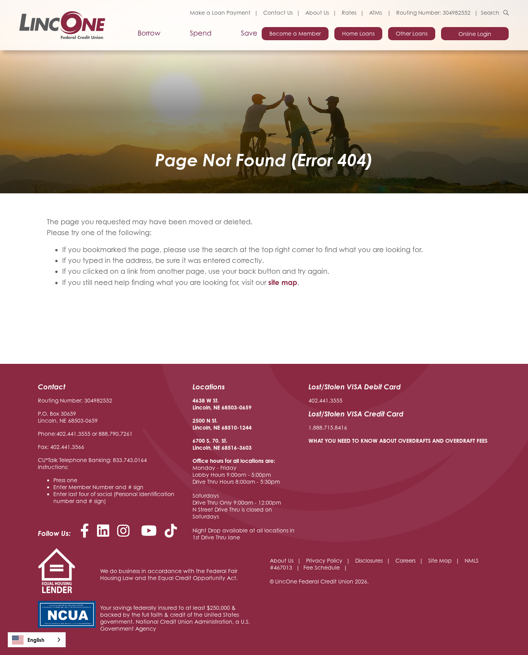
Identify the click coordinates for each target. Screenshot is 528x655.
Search (490, 12)
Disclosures (369, 560)
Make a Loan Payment (220, 12)
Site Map (440, 560)
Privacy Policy (324, 560)
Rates (349, 12)
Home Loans (358, 33)
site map (282, 282)
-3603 (244, 447)
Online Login (474, 34)
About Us (317, 12)
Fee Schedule (321, 567)
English (35, 640)
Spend (200, 33)
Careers (405, 560)
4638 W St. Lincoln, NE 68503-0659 (222, 404)
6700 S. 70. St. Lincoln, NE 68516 (214, 444)
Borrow (149, 33)
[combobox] (37, 639)
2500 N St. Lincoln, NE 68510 (214, 424)
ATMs (376, 12)
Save (249, 33)
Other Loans (412, 33)
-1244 (244, 427)
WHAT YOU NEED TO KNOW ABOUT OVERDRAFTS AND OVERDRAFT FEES (397, 440)
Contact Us (278, 12)
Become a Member (295, 33)
